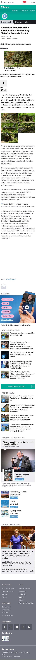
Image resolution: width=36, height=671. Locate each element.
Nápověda (22, 591)
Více (28, 22)
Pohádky (6, 308)
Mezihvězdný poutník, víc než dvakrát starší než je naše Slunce (22, 354)
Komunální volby (8, 591)
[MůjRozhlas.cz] (4, 48)
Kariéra (21, 597)
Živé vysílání (7, 316)
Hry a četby (7, 299)
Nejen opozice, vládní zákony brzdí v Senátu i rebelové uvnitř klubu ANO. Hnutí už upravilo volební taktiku (17, 554)
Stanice (4, 594)
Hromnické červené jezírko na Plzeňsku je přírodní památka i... (22, 398)
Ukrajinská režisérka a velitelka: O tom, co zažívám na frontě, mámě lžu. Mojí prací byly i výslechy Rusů (16, 563)
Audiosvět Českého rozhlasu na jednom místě (15, 325)
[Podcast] (1, 90)
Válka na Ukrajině (8, 589)
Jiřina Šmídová (11, 279)
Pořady (5, 312)
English (4, 654)
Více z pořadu (8, 393)
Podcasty (5, 613)
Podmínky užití (24, 652)
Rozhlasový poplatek (26, 603)
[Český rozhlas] (7, 2)
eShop (4, 597)
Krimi (4, 303)
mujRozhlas (5, 294)
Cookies (4, 652)
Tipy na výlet (6, 22)
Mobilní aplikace (7, 616)
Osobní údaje (13, 652)
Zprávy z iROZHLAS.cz (11, 525)
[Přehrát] (3, 83)
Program (15, 11)
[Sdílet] (5, 90)
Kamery (32, 11)
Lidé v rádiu (23, 594)
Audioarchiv (24, 11)
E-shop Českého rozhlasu (13, 438)
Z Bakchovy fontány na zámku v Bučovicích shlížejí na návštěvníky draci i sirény (22, 417)
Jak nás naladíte (24, 589)
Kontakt (21, 600)
